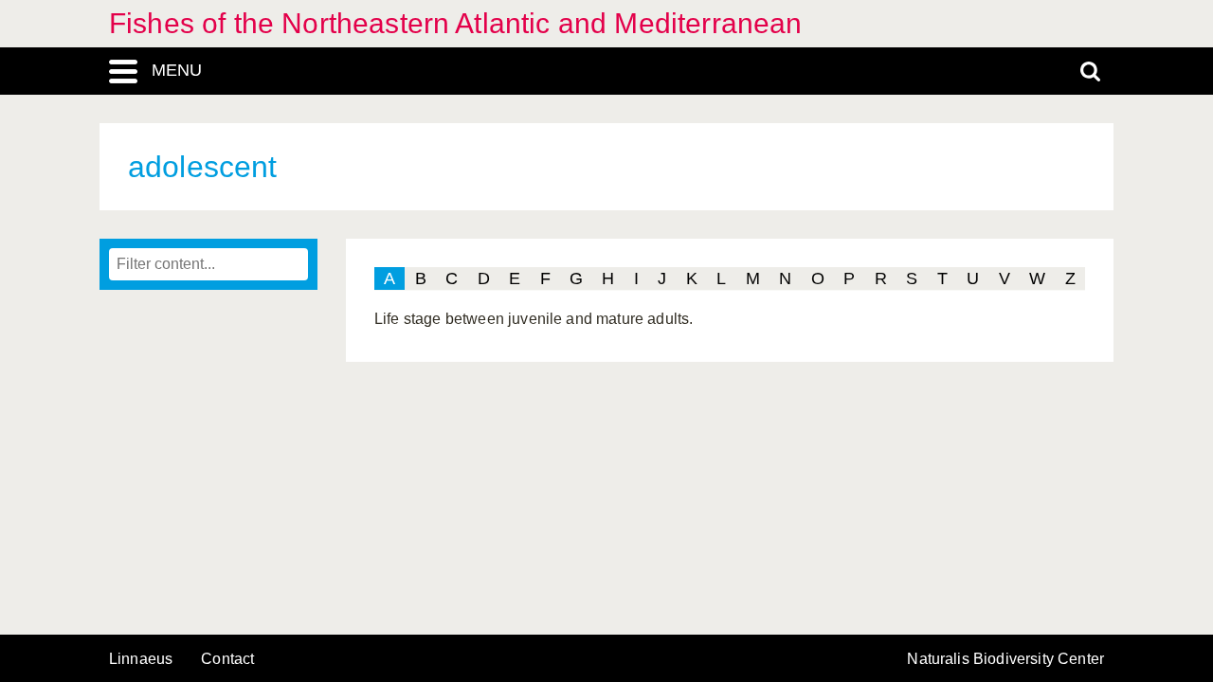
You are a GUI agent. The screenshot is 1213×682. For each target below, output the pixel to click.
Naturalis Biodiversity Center (1005, 659)
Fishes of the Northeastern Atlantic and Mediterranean (455, 23)
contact (227, 659)
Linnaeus (140, 659)
